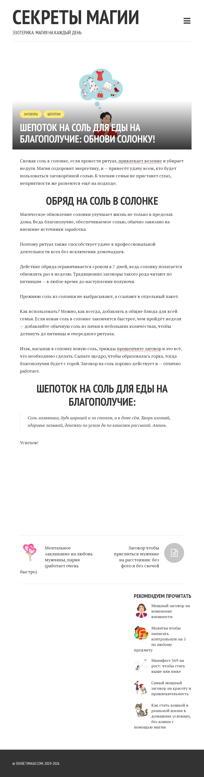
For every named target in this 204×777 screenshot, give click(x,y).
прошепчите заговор (139, 348)
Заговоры (31, 114)
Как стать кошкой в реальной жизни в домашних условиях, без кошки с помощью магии (162, 716)
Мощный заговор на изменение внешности (170, 611)
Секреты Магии (75, 17)
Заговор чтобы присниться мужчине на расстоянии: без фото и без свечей (136, 557)
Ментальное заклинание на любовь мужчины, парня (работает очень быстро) (56, 560)
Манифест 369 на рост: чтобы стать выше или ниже (168, 666)
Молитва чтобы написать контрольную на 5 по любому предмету (160, 639)
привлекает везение (140, 161)
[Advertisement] (102, 488)
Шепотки (54, 114)
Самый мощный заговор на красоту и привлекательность (171, 688)
